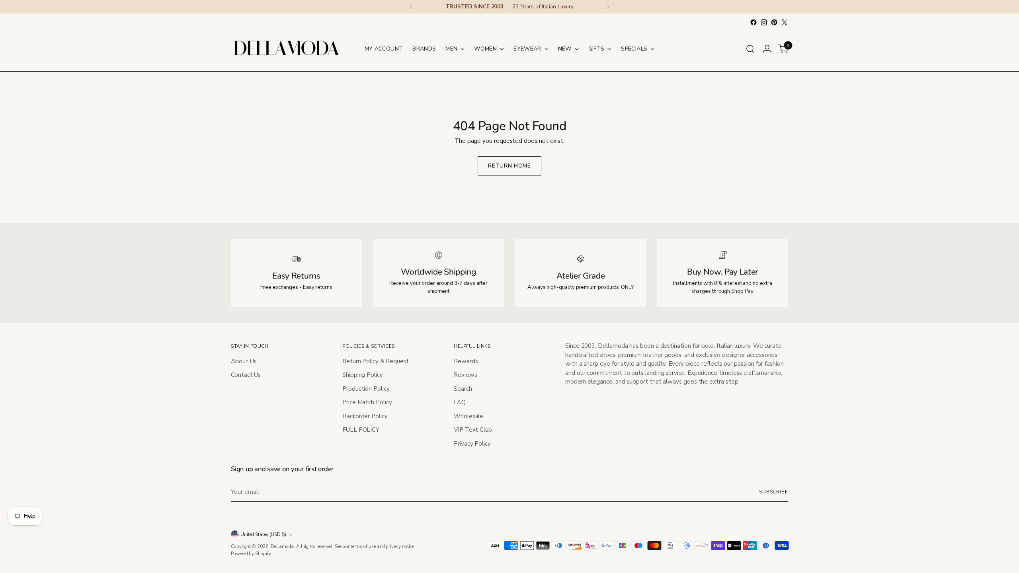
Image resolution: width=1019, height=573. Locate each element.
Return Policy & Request (375, 361)
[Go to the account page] (767, 49)
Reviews (465, 375)
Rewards (466, 361)
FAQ (460, 402)
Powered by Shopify (251, 553)
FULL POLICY (360, 430)
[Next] (608, 7)
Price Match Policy (367, 402)
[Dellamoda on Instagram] (763, 22)
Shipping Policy (362, 375)
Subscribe (773, 492)
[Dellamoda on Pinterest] (774, 22)
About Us (243, 361)
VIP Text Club (473, 430)
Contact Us (246, 375)
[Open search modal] (750, 49)
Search (463, 389)
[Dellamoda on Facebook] (753, 22)
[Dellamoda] (286, 48)
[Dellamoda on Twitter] (784, 22)
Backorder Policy (365, 416)
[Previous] (411, 7)
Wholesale (468, 416)
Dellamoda (282, 546)
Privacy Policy (472, 444)
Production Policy (366, 389)
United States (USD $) (263, 534)
